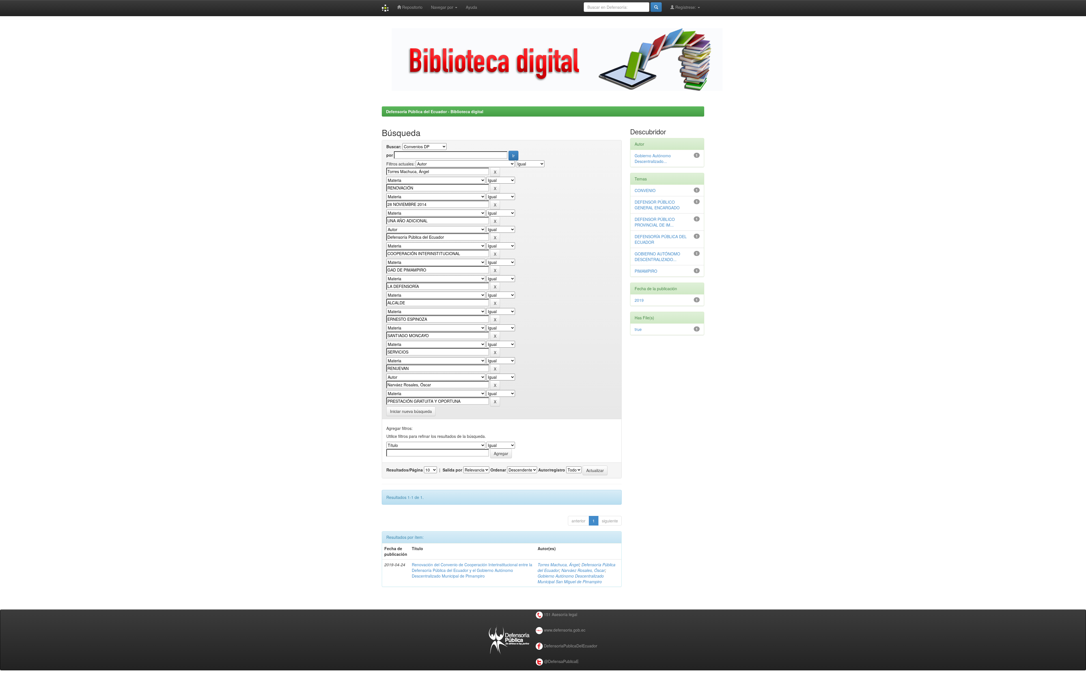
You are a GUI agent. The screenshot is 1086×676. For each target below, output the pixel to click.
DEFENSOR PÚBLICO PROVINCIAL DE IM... (655, 222)
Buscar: (393, 146)
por (389, 155)
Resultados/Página (404, 470)
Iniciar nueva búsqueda (411, 411)
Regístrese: (685, 7)
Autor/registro (551, 470)
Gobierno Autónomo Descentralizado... (653, 158)
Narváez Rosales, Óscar (583, 570)
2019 (639, 300)
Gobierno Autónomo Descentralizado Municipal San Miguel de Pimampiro (571, 578)
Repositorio (412, 7)
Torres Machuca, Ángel (558, 564)
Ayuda (471, 7)
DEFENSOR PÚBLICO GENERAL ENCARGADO (657, 204)
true (638, 329)
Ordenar (498, 470)
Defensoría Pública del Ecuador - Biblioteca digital (434, 111)
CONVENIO (645, 190)
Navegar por (442, 7)
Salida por (452, 470)
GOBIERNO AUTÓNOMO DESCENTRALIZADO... (657, 256)
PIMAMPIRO (646, 271)
